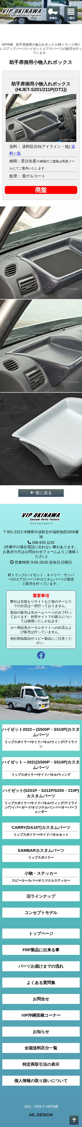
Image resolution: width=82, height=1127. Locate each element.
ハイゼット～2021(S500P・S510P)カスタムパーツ (41, 768)
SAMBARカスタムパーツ (41, 853)
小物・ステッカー (41, 876)
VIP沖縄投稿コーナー (41, 1015)
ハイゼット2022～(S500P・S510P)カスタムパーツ (41, 737)
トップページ (41, 933)
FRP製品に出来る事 (41, 950)
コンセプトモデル (41, 912)
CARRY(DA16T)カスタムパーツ (41, 830)
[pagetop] (74, 1120)
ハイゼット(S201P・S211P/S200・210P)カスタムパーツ (41, 800)
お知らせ (41, 1031)
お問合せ (41, 999)
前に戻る (43, 493)
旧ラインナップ (41, 896)
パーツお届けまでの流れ (41, 966)
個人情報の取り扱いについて (41, 1080)
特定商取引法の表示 (41, 1064)
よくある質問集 (41, 982)
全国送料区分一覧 (41, 1048)
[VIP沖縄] (22, 13)
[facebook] (41, 656)
